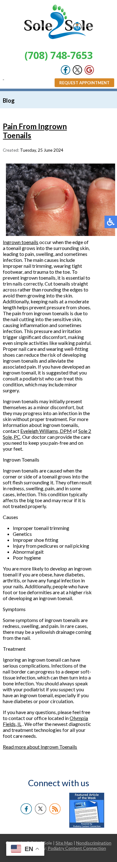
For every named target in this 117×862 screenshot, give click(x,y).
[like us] (66, 69)
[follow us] (77, 69)
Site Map (64, 842)
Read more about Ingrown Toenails (40, 747)
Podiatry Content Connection (77, 848)
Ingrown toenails (20, 242)
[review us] (89, 69)
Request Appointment (84, 82)
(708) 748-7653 (59, 55)
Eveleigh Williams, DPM (46, 431)
